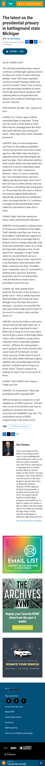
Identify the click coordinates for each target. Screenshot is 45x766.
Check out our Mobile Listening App (19, 733)
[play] (3, 763)
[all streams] (41, 763)
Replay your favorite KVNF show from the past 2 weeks (22, 617)
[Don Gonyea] (8, 448)
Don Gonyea (15, 38)
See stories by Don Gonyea (29, 520)
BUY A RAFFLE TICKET (30, 4)
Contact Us (9, 722)
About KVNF (9, 712)
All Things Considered (19, 426)
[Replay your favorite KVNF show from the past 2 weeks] (22, 593)
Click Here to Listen (22, 627)
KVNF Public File (11, 728)
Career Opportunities (13, 717)
